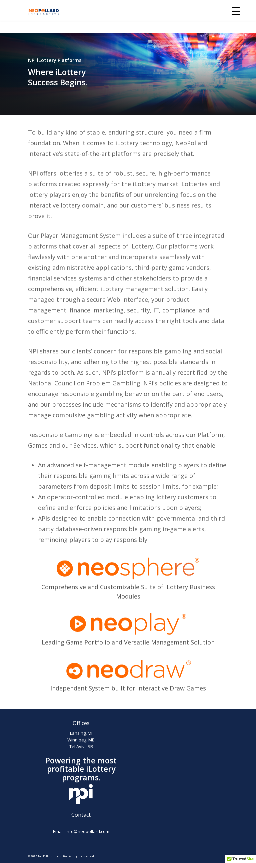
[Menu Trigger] (235, 10)
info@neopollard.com (87, 831)
